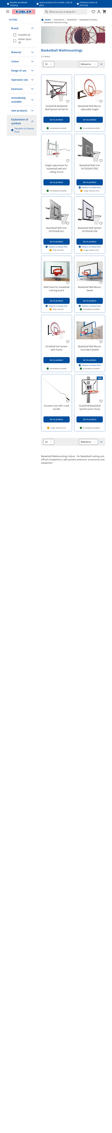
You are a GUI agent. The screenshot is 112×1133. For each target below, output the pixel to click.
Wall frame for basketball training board (56, 289)
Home (48, 19)
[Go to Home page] (23, 11)
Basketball (72, 19)
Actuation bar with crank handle (56, 407)
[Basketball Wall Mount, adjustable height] (89, 90)
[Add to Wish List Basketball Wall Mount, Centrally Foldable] (101, 342)
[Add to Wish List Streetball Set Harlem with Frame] (68, 342)
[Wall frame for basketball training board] (56, 271)
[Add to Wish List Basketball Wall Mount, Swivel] (101, 282)
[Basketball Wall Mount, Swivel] (89, 271)
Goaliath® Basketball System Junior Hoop (90, 407)
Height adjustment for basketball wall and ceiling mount (56, 168)
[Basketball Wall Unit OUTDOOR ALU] (56, 212)
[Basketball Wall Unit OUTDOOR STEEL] (89, 149)
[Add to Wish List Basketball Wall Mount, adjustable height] (101, 101)
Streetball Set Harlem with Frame (56, 348)
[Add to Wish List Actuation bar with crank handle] (68, 401)
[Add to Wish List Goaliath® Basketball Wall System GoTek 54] (68, 101)
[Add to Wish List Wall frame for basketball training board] (68, 282)
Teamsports (59, 19)
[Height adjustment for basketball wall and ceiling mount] (56, 149)
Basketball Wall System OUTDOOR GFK (89, 229)
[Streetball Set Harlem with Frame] (56, 330)
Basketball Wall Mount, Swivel (89, 289)
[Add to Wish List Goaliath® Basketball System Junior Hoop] (101, 401)
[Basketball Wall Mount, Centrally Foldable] (89, 330)
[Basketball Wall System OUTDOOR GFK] (89, 212)
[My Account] (99, 12)
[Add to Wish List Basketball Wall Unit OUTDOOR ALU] (68, 223)
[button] (22, 28)
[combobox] (65, 12)
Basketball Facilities (88, 19)
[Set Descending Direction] (101, 64)
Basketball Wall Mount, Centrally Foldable (89, 348)
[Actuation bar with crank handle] (56, 390)
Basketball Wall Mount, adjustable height (89, 108)
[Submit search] (46, 12)
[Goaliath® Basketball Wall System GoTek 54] (56, 90)
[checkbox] (24, 34)
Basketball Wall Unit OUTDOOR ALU (56, 229)
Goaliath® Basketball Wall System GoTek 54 (56, 108)
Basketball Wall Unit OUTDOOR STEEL (89, 167)
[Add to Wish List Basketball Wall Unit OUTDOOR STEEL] (101, 161)
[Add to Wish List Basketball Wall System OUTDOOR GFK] (101, 223)
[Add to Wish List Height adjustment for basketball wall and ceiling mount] (68, 161)
